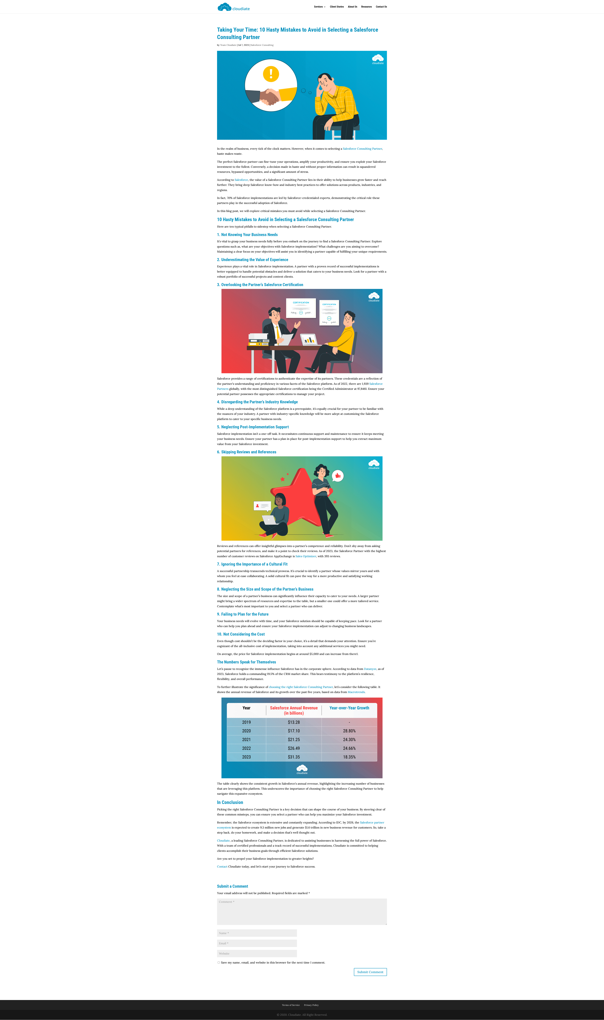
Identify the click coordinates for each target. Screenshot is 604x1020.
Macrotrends (356, 692)
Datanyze (370, 669)
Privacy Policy (311, 1005)
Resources (366, 7)
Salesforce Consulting (262, 45)
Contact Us (381, 7)
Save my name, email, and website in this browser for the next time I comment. (273, 962)
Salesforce (241, 180)
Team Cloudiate (228, 45)
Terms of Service (291, 1005)
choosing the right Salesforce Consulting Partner (301, 687)
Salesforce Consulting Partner (362, 148)
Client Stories (337, 7)
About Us (352, 7)
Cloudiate (223, 840)
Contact (222, 866)
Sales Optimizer (306, 556)
